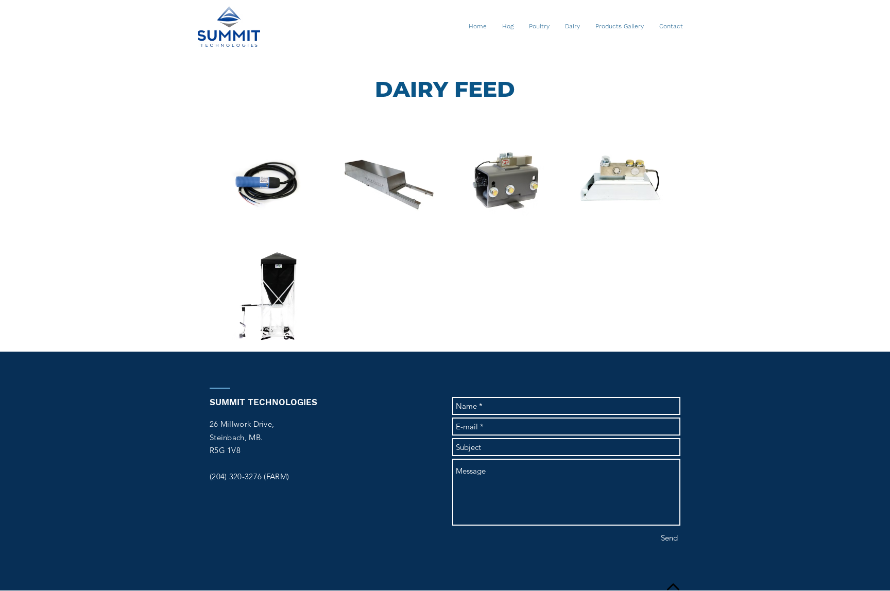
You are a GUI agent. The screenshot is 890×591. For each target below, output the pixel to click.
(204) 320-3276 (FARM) (249, 476)
